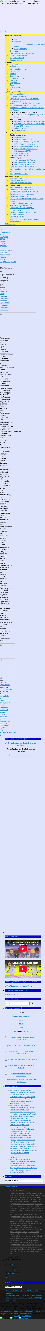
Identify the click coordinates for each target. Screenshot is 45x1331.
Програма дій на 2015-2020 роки (23, 105)
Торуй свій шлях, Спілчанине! (22, 167)
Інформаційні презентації (20, 187)
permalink (4, 696)
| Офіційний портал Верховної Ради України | (24, 1295)
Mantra (17, 1315)
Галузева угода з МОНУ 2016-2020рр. (29, 123)
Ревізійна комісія (17, 214)
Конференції (15, 83)
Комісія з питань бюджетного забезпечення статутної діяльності (24, 190)
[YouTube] (14, 1318)
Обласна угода (20, 128)
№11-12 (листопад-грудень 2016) (27, 142)
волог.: (21, 1020)
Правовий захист (17, 178)
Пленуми (13, 85)
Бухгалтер (18, 42)
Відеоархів (14, 67)
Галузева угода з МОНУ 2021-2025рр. (29, 121)
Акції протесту (15, 64)
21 (15, 1270)
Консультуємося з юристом (21, 183)
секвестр (3, 687)
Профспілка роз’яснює (5, 308)
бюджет (3, 682)
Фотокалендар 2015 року (24, 164)
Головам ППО (3, 292)
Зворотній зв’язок (17, 58)
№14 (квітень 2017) (22, 137)
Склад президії (20, 48)
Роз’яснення (15, 71)
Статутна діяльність (18, 96)
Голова (17, 39)
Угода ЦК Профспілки (23, 126)
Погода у (21, 1016)
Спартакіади (15, 76)
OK (32, 1003)
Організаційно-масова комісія (22, 203)
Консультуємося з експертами (22, 53)
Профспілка (5, 684)
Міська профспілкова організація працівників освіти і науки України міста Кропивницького (22, 1312)
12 (11, 1268)
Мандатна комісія (17, 217)
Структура (14, 51)
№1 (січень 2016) (21, 155)
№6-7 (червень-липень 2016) (26, 146)
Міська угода (19, 130)
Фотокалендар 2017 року (24, 160)
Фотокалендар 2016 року (24, 162)
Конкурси (13, 80)
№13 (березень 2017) (23, 139)
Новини (13, 73)
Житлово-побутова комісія (20, 205)
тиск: (21, 1024)
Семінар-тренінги (17, 78)
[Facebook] (5, 1318)
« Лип (7, 1278)
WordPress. (26, 1315)
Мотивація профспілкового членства (25, 103)
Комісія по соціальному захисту (23, 194)
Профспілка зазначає (5, 299)
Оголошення (15, 87)
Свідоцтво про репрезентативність (24, 98)
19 (11, 1270)
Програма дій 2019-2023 (20, 94)
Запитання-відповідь (18, 55)
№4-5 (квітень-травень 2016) (26, 148)
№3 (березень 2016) (22, 151)
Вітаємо (13, 89)
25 (8, 1273)
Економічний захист (18, 180)
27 (13, 1273)
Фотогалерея (10, 223)
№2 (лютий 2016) (21, 153)
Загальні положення (18, 101)
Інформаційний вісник (19, 69)
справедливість (6, 689)
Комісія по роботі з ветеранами (23, 212)
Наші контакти (16, 60)
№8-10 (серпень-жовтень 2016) (27, 144)
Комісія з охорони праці (20, 196)
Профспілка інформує (5, 304)
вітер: (21, 1028)
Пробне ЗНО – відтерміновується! (8, 260)
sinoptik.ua (24, 1031)
